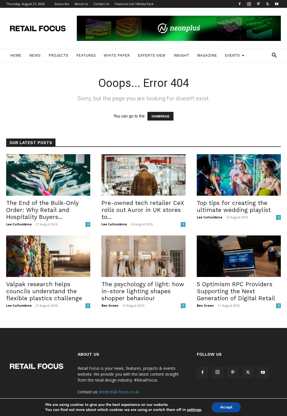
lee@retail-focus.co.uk (119, 391)
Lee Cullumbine (19, 224)
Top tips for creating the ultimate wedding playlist (234, 206)
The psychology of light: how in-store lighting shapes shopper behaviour (142, 291)
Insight (181, 55)
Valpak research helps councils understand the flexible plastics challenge (44, 291)
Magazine (207, 55)
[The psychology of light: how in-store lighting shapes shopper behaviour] (143, 256)
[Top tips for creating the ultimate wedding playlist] (239, 175)
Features (86, 55)
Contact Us (101, 4)
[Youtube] (276, 4)
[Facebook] (239, 4)
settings (194, 409)
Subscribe (61, 4)
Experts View (152, 55)
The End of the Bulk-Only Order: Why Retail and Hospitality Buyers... (42, 209)
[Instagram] (249, 4)
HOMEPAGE (160, 116)
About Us (81, 4)
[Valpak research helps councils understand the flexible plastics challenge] (48, 256)
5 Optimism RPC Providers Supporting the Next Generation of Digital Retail (236, 291)
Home (15, 55)
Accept (226, 407)
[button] (274, 56)
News (35, 55)
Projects (58, 55)
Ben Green (110, 305)
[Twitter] (267, 4)
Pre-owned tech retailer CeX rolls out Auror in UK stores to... (142, 209)
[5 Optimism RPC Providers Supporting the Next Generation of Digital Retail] (239, 256)
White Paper (117, 55)
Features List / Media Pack (134, 4)
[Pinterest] (258, 4)
